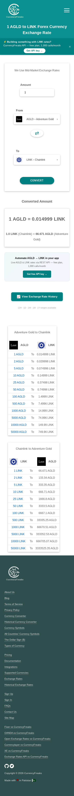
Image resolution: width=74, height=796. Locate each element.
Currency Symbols (14, 627)
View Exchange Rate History (37, 296)
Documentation (12, 660)
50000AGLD (19, 431)
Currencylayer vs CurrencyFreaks (22, 744)
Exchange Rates (13, 678)
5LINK (18, 484)
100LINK (18, 513)
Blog (6, 598)
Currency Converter (15, 616)
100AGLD (18, 396)
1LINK (18, 470)
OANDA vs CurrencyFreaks (19, 733)
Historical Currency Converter (20, 621)
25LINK (18, 498)
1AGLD (19, 354)
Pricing (8, 654)
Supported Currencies (16, 672)
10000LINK (18, 541)
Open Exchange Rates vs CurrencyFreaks (27, 738)
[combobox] (37, 119)
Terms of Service (13, 604)
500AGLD (18, 403)
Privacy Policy (11, 610)
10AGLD (18, 375)
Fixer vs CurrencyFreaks (17, 726)
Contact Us (10, 711)
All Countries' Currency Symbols (21, 633)
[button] (67, 10)
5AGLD (19, 368)
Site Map (9, 717)
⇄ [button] (37, 133)
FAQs (7, 705)
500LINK (18, 520)
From (19, 110)
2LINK (18, 477)
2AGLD (19, 361)
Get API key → (35, 50)
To (17, 151)
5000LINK (18, 534)
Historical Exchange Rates (18, 684)
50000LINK (18, 548)
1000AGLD (19, 410)
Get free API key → (37, 274)
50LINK (18, 506)
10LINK (18, 491)
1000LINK (18, 527)
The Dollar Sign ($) (14, 639)
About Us (9, 592)
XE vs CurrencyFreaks (16, 750)
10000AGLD (19, 424)
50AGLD (18, 389)
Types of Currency (14, 645)
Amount (25, 84)
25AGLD (18, 382)
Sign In (8, 699)
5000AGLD (19, 417)
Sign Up (8, 693)
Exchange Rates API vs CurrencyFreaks (26, 756)
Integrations (10, 666)
